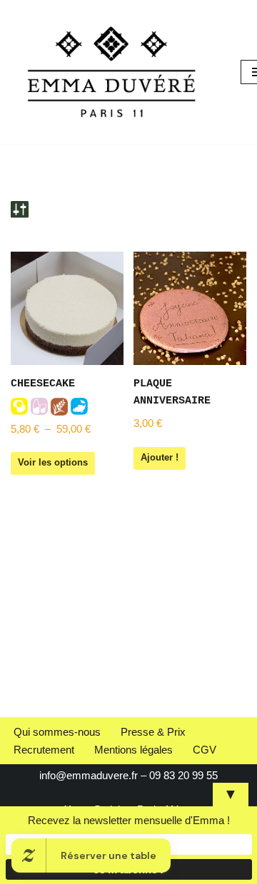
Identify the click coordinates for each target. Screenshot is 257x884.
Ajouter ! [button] (159, 457)
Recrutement (44, 750)
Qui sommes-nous (57, 732)
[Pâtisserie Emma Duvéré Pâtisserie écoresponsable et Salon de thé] (115, 72)
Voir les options (53, 462)
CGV (204, 750)
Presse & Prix (153, 732)
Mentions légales (133, 750)
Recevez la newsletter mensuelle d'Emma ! (129, 820)
